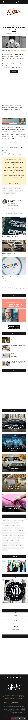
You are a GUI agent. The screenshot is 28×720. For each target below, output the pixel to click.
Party (16, 190)
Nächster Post (20, 288)
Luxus (15, 535)
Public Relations (15, 540)
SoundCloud (6, 193)
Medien (4, 537)
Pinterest (15, 155)
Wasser (10, 547)
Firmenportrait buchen (19, 701)
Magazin (14, 25)
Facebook (14, 153)
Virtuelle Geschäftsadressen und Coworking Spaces (14, 487)
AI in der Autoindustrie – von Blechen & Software (14, 447)
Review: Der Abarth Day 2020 (10, 253)
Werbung (16, 547)
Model (14, 537)
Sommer (5, 545)
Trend (21, 545)
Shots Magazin (11, 698)
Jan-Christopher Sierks (14, 200)
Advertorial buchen (7, 701)
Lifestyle (5, 535)
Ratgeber (5, 542)
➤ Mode (15, 621)
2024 (19, 520)
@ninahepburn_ (20, 142)
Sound (21, 190)
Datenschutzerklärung (17, 702)
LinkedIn (4, 155)
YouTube (5, 550)
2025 (23, 520)
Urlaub (4, 547)
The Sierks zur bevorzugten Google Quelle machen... (17, 51)
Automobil (5, 525)
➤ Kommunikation (15, 629)
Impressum (14, 704)
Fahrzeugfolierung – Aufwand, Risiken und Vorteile (14, 507)
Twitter (21, 155)
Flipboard (10, 155)
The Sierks (13, 193)
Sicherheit (16, 542)
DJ (7, 188)
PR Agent (20, 698)
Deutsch (17, 718)
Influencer (18, 188)
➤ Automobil (15, 618)
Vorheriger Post (9, 287)
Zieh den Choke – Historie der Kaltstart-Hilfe (14, 467)
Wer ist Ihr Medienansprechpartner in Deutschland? (17, 355)
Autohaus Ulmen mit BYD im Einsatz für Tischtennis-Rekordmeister (14, 427)
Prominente (6, 540)
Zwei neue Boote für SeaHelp (10, 236)
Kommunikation (20, 532)
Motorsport (21, 537)
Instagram (19, 153)
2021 (8, 520)
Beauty (18, 525)
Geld (10, 530)
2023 (15, 520)
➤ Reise (15, 623)
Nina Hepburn (7, 54)
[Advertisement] (14, 88)
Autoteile (12, 525)
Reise (10, 542)
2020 (4, 520)
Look (10, 535)
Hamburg (11, 188)
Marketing (20, 535)
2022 (4, 188)
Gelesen (15, 530)
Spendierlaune (7, 702)
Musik (4, 190)
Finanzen (5, 530)
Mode (9, 537)
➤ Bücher (15, 626)
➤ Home (15, 615)
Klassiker (12, 532)
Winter (22, 547)
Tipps (17, 545)
